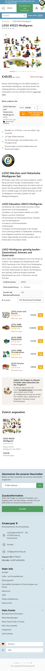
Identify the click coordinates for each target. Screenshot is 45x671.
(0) (13, 28)
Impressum (6, 591)
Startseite (5, 21)
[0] (41, 8)
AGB (4, 595)
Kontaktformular (26, 390)
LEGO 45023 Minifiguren (22, 21)
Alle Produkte (7, 633)
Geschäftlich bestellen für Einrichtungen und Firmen (20, 585)
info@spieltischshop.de (16, 552)
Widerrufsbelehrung (10, 599)
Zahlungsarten (8, 580)
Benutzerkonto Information (12, 614)
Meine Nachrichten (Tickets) (13, 622)
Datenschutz (7, 603)
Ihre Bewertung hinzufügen (30, 300)
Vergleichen (6, 630)
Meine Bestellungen (10, 618)
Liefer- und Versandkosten (12, 576)
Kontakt (22, 509)
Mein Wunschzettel (9, 626)
